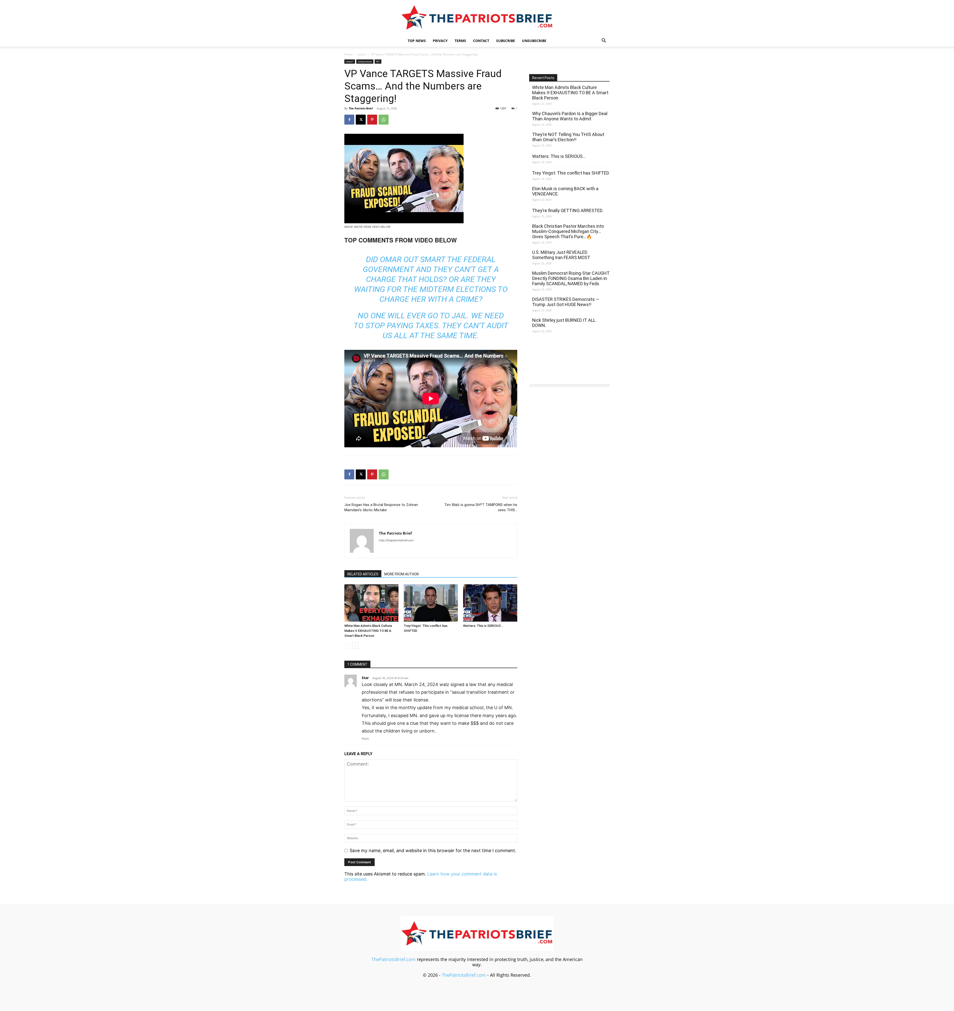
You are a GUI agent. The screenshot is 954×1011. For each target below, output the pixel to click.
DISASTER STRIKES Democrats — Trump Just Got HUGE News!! (565, 302)
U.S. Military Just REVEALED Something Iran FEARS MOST (561, 255)
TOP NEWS (417, 40)
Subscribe (505, 40)
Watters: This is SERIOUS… (483, 626)
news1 (362, 54)
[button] (604, 41)
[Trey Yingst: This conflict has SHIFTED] (431, 603)
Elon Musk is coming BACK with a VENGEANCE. (565, 191)
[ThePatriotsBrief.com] (477, 17)
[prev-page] (347, 646)
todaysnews (365, 61)
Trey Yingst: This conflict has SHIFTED (570, 173)
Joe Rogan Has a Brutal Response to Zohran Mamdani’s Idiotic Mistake (381, 507)
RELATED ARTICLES (362, 574)
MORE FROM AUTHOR (401, 574)
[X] (361, 120)
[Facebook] (349, 120)
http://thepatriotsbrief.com (396, 540)
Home (348, 54)
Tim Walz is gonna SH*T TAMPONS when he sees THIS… (480, 507)
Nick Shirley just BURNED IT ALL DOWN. (564, 323)
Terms (460, 40)
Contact (481, 40)
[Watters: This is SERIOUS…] (490, 603)
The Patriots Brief (361, 108)
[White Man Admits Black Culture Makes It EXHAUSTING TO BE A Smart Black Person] (371, 603)
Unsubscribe (534, 40)
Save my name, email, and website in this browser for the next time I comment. (433, 850)
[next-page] (355, 646)
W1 (378, 61)
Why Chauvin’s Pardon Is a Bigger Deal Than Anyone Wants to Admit (569, 116)
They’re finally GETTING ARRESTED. (567, 210)
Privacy (440, 40)
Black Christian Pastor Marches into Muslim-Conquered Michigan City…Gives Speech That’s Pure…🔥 (568, 231)
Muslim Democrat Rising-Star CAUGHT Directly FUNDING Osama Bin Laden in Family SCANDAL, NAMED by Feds (571, 278)
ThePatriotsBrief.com (393, 959)
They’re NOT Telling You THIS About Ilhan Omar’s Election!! (568, 137)
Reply (365, 738)
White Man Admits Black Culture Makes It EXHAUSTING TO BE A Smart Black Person (368, 631)
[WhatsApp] (384, 120)
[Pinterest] (372, 120)
